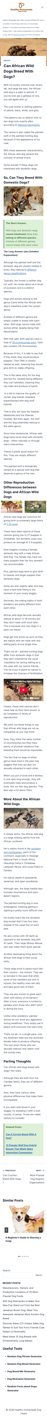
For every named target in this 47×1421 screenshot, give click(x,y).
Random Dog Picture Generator (24, 1356)
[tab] (19, 1256)
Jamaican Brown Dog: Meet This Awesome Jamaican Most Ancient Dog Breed (23, 1314)
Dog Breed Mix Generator (21, 1371)
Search (6, 1270)
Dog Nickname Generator (21, 1379)
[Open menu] (42, 7)
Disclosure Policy (20, 35)
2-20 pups (12, 524)
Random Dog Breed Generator (23, 1364)
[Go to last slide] (6, 1230)
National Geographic (29, 125)
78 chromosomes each (24, 342)
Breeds (7, 60)
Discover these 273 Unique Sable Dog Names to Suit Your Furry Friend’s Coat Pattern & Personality (23, 1327)
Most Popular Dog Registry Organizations (36, 1176)
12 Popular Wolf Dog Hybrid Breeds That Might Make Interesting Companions (21, 1149)
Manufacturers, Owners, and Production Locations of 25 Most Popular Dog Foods (20, 1292)
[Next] (40, 1230)
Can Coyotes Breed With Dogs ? (12, 1176)
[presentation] (23, 1219)
